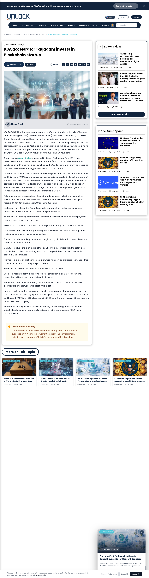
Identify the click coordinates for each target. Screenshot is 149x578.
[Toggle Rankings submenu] (88, 25)
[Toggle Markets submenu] (48, 25)
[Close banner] (143, 6)
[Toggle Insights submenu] (76, 25)
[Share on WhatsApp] (75, 64)
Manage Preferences (109, 574)
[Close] (142, 532)
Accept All (136, 574)
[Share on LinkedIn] (71, 64)
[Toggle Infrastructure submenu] (65, 25)
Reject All (124, 574)
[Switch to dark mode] (112, 25)
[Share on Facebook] (63, 64)
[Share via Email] (84, 64)
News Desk (17, 124)
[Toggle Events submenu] (99, 25)
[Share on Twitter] (67, 64)
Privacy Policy (41, 575)
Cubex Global (24, 158)
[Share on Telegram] (80, 64)
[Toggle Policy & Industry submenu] (36, 25)
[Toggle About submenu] (109, 25)
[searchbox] (126, 25)
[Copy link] (88, 64)
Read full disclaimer (64, 337)
